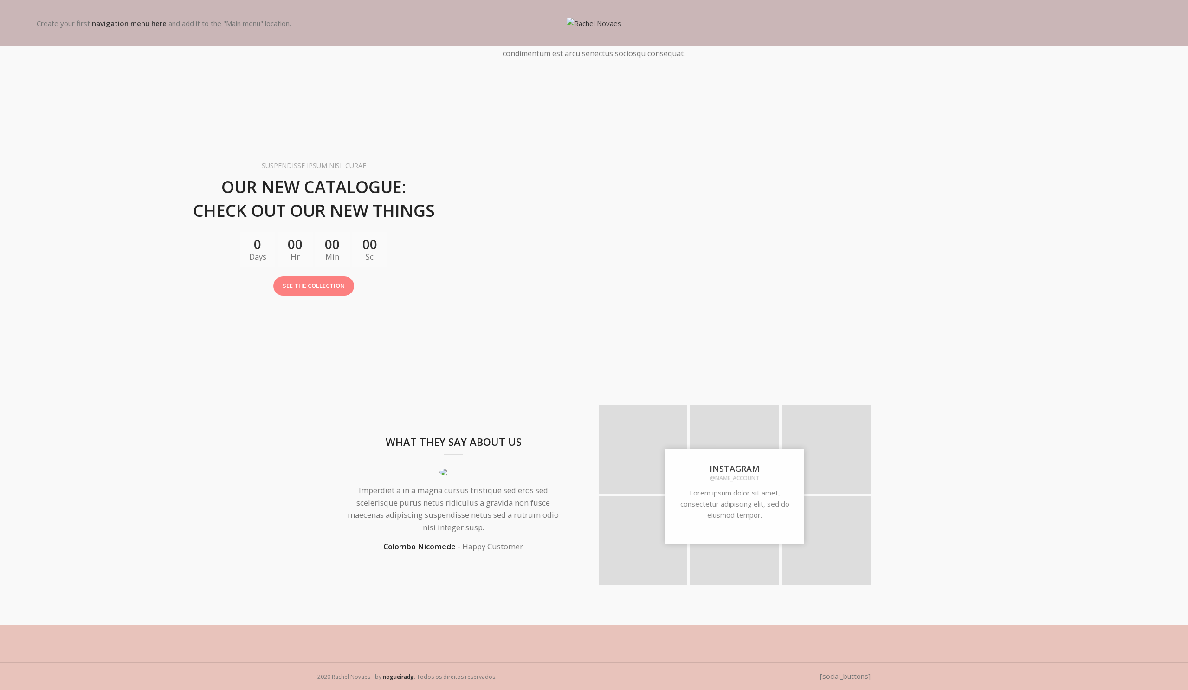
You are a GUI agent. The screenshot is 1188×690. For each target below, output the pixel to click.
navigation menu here (129, 23)
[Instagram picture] (643, 449)
